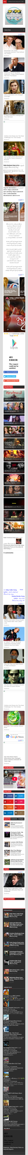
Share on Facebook (12, 372)
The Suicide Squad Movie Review (12, 1021)
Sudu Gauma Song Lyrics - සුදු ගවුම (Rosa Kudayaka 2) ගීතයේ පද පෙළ (16, 944)
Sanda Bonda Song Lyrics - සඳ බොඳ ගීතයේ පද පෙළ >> (18, 598)
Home (21, 589)
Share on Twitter (11, 376)
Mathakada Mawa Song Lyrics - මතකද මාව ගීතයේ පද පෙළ (16, 979)
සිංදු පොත (11, 172)
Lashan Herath (21, 171)
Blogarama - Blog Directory (10, 1147)
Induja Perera (15, 171)
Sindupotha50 (6, 172)
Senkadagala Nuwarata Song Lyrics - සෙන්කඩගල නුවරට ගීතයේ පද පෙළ (16, 953)
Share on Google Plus (12, 380)
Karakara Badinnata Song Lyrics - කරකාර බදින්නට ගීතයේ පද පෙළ (16, 935)
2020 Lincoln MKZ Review (10, 1121)
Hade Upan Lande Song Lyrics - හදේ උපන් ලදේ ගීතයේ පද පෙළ (16, 915)
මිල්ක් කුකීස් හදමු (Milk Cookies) (11, 995)
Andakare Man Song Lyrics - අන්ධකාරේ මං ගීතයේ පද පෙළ (15, 962)
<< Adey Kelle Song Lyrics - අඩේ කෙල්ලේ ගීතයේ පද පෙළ (11, 592)
